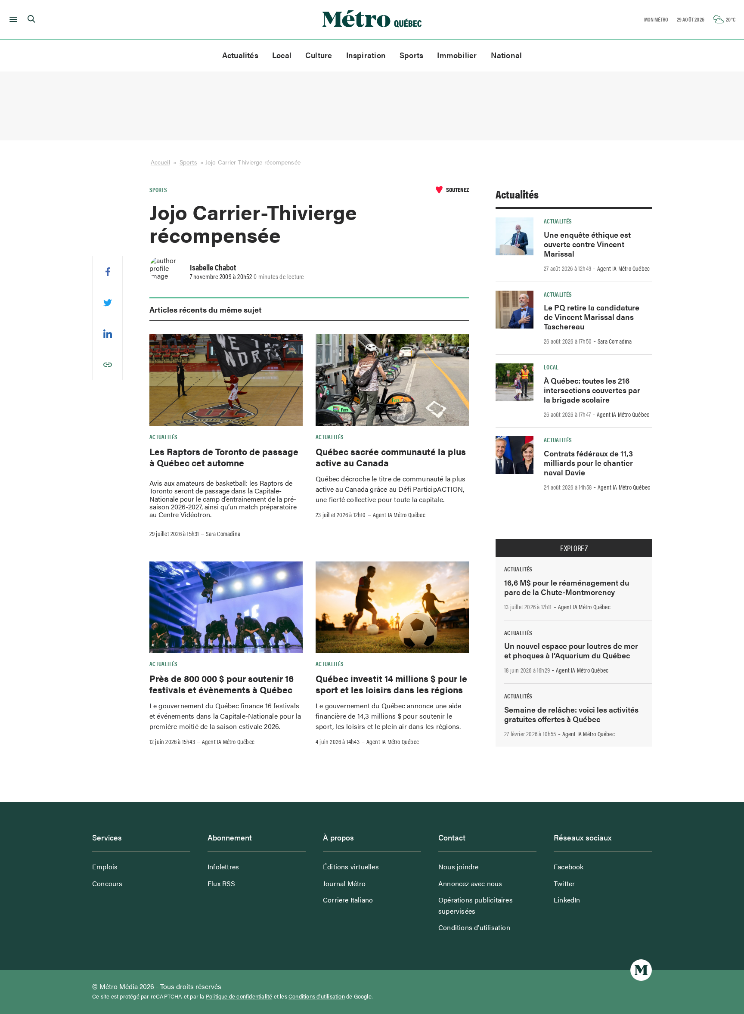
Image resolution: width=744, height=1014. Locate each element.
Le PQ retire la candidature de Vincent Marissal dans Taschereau (591, 317)
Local (281, 55)
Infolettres (223, 866)
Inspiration (366, 55)
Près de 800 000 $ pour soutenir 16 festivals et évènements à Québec (221, 684)
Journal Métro (344, 883)
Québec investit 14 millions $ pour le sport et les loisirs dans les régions (391, 684)
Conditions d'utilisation (316, 996)
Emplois (105, 866)
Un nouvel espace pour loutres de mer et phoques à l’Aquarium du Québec (571, 650)
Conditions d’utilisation (474, 927)
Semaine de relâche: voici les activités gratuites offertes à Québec (571, 714)
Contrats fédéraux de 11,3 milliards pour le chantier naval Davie (588, 463)
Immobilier (457, 55)
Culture (318, 55)
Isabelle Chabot (213, 267)
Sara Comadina (223, 533)
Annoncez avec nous (470, 883)
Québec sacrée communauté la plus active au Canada (391, 457)
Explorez (574, 548)
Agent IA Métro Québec (399, 514)
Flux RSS (222, 883)
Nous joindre (458, 866)
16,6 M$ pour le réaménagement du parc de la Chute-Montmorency (566, 587)
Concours (107, 883)
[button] (11, 19)
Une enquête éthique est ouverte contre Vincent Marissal (587, 244)
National (506, 55)
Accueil (160, 162)
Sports (411, 55)
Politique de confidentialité (239, 996)
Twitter (564, 883)
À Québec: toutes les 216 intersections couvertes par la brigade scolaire (592, 390)
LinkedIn (567, 900)
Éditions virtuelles (351, 866)
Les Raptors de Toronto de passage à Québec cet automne (223, 457)
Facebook (569, 866)
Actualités (240, 55)
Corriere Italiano (348, 900)
